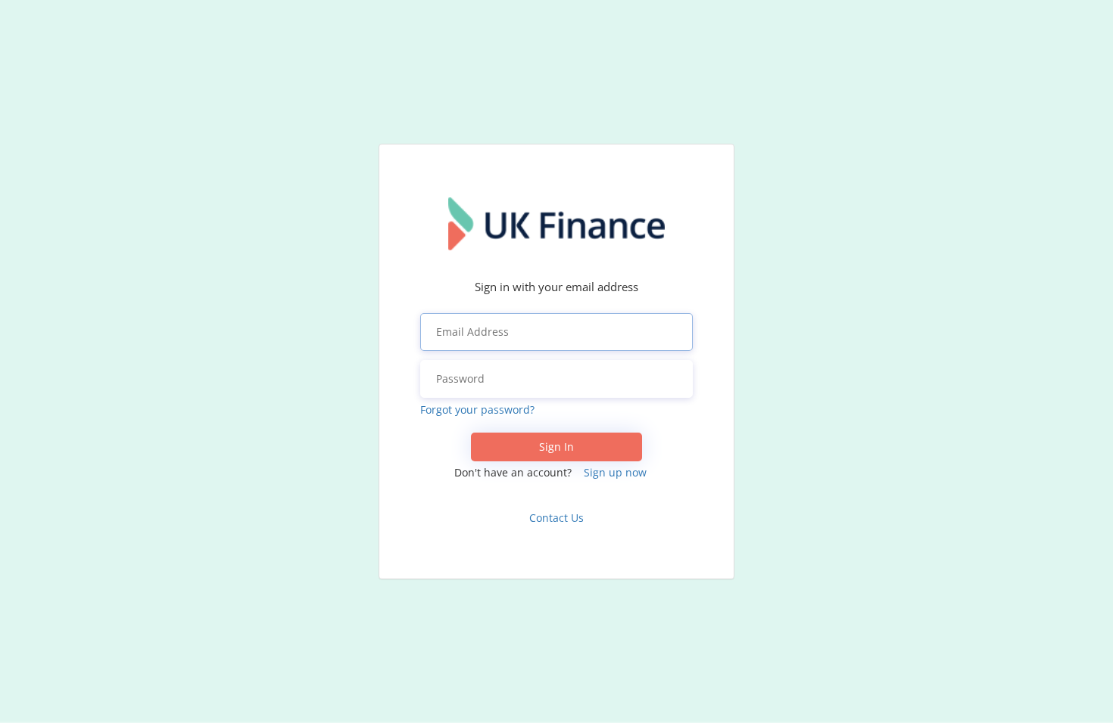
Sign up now (615, 472)
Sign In (556, 446)
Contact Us (556, 517)
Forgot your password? (477, 409)
